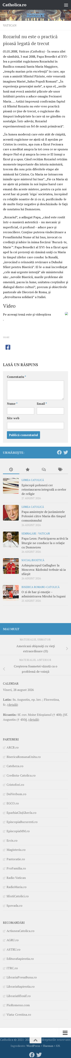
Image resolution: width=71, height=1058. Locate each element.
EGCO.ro (13, 803)
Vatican (10, 25)
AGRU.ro (13, 940)
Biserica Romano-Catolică (40, 587)
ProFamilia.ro (16, 868)
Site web (13, 418)
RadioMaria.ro (16, 887)
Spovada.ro (14, 905)
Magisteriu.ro (16, 849)
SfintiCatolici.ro (18, 896)
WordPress (33, 1046)
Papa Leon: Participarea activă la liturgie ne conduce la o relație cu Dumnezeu (44, 542)
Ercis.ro (12, 840)
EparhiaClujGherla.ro (21, 812)
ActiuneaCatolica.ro (20, 931)
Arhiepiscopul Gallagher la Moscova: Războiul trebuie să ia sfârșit (43, 569)
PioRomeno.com (18, 1005)
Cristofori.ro (15, 784)
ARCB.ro (13, 747)
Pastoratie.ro (16, 859)
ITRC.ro (12, 968)
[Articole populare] (27, 469)
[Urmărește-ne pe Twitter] (65, 452)
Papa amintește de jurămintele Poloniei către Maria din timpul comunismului (43, 516)
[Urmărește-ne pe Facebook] (59, 452)
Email (42, 404)
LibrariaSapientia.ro (21, 986)
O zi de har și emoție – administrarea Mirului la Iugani (43, 594)
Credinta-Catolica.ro (21, 775)
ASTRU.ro (13, 949)
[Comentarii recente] (44, 469)
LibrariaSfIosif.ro (19, 996)
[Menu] (66, 5)
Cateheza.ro (15, 766)
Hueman (48, 1046)
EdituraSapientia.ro (20, 958)
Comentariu (16, 377)
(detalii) (12, 704)
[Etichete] (60, 469)
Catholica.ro (14, 4)
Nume (12, 404)
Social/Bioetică (32, 560)
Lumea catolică (32, 480)
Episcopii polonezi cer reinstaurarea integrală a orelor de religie (43, 489)
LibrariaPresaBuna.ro (22, 977)
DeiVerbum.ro (16, 794)
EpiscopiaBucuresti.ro (22, 822)
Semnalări (28, 533)
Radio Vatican (16, 878)
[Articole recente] (11, 469)
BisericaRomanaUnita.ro (24, 757)
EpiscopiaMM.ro (18, 831)
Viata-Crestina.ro (19, 1014)
